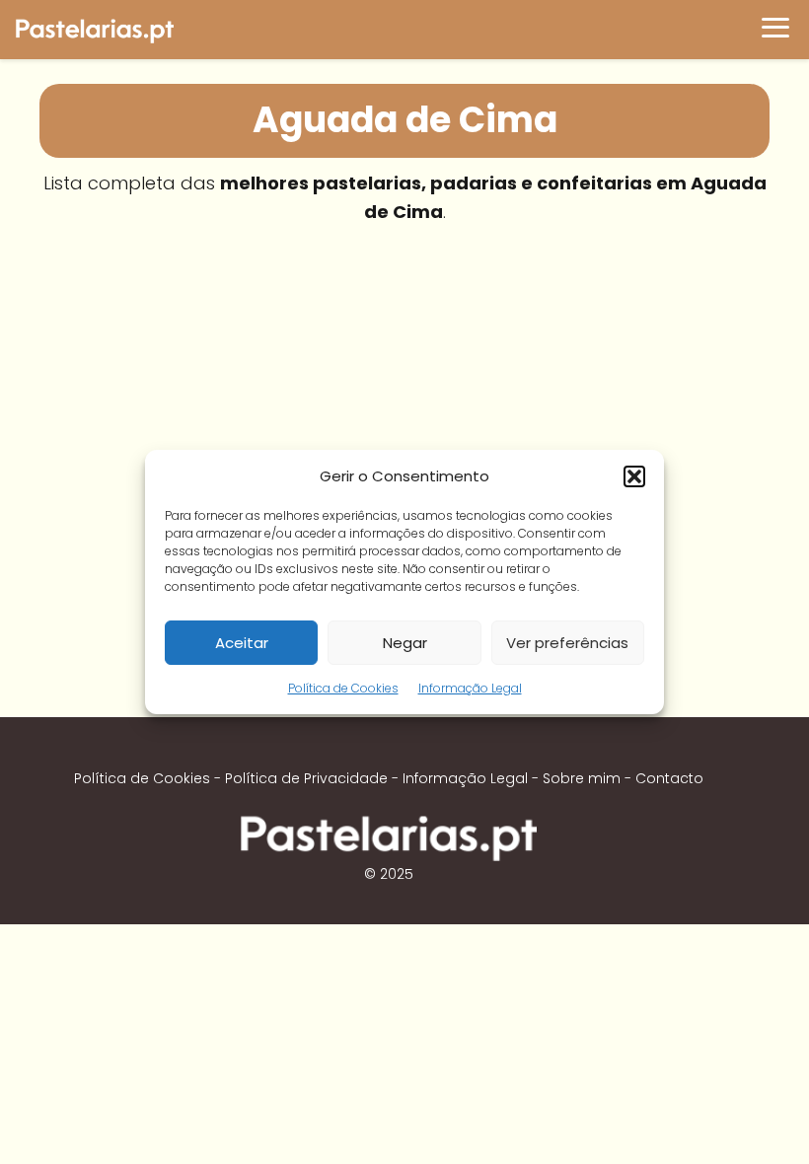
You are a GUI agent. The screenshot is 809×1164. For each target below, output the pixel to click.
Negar (405, 642)
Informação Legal (470, 688)
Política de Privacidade (306, 778)
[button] (634, 476)
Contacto (669, 778)
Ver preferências (567, 642)
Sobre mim (582, 778)
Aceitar (241, 642)
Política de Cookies (343, 688)
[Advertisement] (404, 384)
